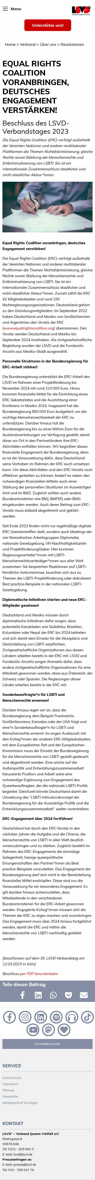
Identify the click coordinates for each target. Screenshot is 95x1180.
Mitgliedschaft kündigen (20, 1103)
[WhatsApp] (55, 996)
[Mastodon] (48, 1029)
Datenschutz (11, 1078)
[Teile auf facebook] (25, 996)
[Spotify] (56, 1016)
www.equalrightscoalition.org (29, 328)
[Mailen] (85, 996)
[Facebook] (9, 1016)
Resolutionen (72, 44)
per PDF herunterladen (38, 973)
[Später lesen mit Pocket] (70, 996)
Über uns (48, 44)
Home (10, 44)
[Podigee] (71, 1016)
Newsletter (10, 1096)
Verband (28, 44)
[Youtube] (32, 1029)
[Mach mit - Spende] (63, 1029)
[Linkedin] (40, 1016)
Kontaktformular (47, 1044)
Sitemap (8, 1090)
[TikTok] (86, 1016)
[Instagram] (24, 1016)
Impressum (10, 1084)
